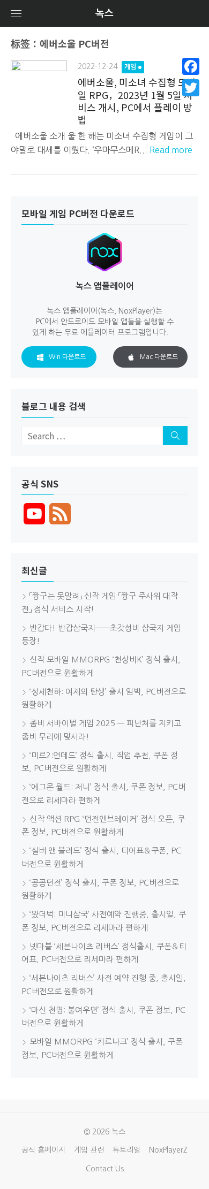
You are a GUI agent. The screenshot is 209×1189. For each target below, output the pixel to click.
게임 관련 (89, 1150)
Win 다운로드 (67, 357)
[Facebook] (190, 66)
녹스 (104, 13)
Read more (171, 150)
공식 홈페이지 (43, 1150)
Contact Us (105, 1168)
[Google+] (190, 100)
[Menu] (16, 13)
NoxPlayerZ (168, 1150)
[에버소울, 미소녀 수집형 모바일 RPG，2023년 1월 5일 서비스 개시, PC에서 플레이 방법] (39, 88)
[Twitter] (190, 87)
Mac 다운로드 (159, 357)
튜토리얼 (126, 1150)
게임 (130, 67)
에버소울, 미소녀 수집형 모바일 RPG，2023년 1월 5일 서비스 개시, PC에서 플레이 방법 (137, 100)
